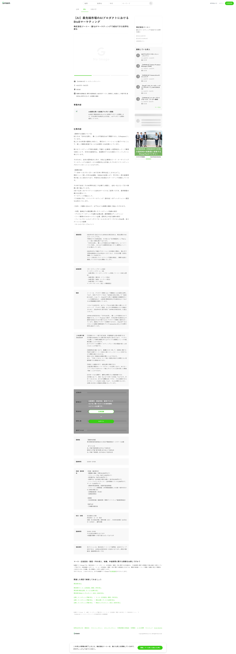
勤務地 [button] (99, 3)
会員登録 (229, 3)
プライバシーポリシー (97, 628)
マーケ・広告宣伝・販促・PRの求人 (107, 597)
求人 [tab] (84, 9)
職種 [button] (86, 3)
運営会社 (87, 628)
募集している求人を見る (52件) (150, 647)
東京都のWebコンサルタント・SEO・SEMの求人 (89, 593)
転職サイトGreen (78, 612)
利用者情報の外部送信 (123, 628)
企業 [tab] (77, 9)
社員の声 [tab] (93, 9)
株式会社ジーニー (132, 612)
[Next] (126, 54)
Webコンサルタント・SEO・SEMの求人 (108, 602)
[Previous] (76, 54)
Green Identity (158, 628)
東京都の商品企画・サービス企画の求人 (86, 590)
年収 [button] (111, 3)
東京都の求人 (78, 583)
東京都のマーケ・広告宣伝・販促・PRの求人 (87, 588)
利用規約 (133, 628)
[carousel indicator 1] (83, 75)
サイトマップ (149, 628)
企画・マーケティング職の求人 (83, 597)
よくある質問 (140, 628)
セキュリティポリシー (110, 628)
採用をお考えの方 (78, 628)
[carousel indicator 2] (101, 75)
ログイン (221, 3)
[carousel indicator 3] (119, 75)
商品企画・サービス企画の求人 (105, 600)
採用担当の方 (213, 3)
